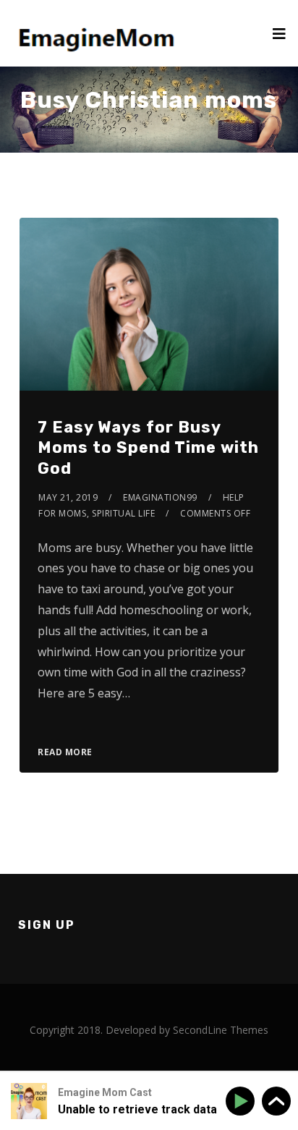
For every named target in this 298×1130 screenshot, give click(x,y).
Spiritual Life (123, 513)
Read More (65, 752)
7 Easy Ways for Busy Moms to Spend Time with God (148, 447)
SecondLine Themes (220, 1030)
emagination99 (160, 497)
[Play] (242, 1101)
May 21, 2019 (68, 497)
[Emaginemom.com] (99, 33)
